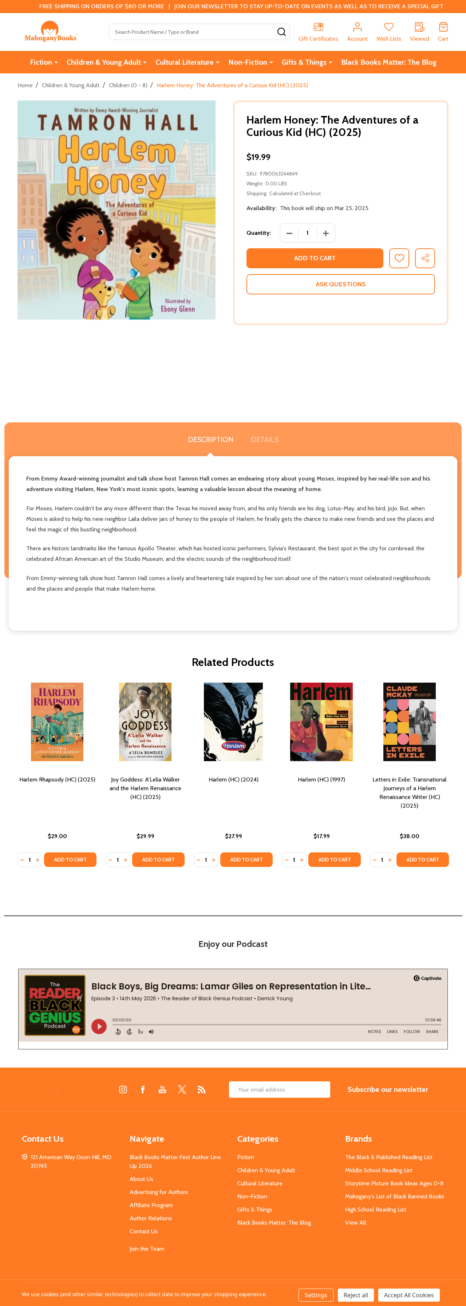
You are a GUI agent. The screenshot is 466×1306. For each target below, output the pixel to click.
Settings (316, 1295)
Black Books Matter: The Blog (389, 62)
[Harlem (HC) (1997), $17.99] (321, 722)
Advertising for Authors (159, 1192)
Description (210, 439)
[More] (56, 62)
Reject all (356, 1295)
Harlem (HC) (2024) (233, 779)
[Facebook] (143, 1089)
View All (355, 1222)
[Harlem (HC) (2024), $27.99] (233, 722)
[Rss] (202, 1089)
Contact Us (144, 1231)
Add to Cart (315, 258)
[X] (182, 1089)
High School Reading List (375, 1209)
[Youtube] (162, 1089)
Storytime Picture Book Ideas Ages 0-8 (394, 1183)
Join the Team (147, 1248)
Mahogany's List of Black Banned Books (394, 1196)
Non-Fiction (247, 62)
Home (25, 85)
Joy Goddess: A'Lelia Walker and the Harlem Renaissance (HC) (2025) (145, 788)
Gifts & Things (304, 62)
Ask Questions (341, 284)
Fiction (41, 62)
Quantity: (258, 232)
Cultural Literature (184, 62)
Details (265, 439)
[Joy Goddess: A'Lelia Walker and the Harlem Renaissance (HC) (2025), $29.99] (145, 722)
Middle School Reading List (378, 1170)
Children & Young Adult (104, 62)
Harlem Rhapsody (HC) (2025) (57, 779)
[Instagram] (123, 1089)
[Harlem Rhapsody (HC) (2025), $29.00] (57, 722)
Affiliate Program (151, 1205)
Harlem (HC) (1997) (321, 779)
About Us (141, 1179)
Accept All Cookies (409, 1295)
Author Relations (151, 1218)
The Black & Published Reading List (389, 1157)
